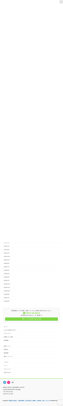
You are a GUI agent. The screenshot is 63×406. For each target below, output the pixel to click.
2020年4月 (6, 273)
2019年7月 (6, 297)
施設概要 (6, 353)
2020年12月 (7, 256)
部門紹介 (6, 349)
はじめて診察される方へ (10, 330)
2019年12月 (7, 284)
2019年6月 (6, 301)
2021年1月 (6, 253)
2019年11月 (7, 287)
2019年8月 (6, 294)
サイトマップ (7, 369)
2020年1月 (6, 280)
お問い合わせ (7, 372)
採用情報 (6, 340)
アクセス (6, 362)
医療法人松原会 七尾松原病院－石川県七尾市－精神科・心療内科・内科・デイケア (29, 400)
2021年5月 (6, 249)
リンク (5, 365)
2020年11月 (7, 260)
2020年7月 (6, 266)
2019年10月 (7, 291)
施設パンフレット (8, 356)
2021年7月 (6, 246)
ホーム (5, 326)
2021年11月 (7, 242)
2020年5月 (6, 270)
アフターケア (7, 333)
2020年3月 (6, 277)
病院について (7, 346)
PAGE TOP (60, 392)
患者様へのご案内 (8, 337)
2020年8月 (6, 263)
